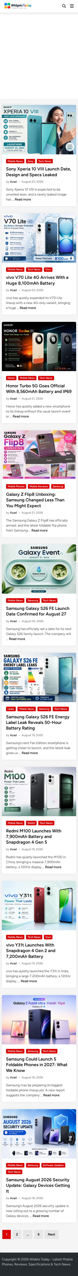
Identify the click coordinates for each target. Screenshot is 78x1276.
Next (51, 1234)
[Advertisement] (39, 53)
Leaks (11, 709)
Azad (13, 181)
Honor (11, 378)
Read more (23, 199)
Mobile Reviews (39, 486)
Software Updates (53, 1165)
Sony (30, 161)
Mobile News (15, 161)
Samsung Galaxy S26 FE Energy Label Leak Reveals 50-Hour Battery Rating (37, 722)
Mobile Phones (16, 486)
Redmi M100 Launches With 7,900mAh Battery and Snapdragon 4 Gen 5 (33, 836)
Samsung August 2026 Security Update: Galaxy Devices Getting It (38, 1185)
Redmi (31, 823)
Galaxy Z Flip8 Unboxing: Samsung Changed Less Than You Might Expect (35, 500)
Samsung (58, 486)
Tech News (44, 161)
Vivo (48, 269)
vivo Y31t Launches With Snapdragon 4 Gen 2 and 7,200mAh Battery (30, 950)
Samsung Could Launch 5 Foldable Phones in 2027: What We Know (36, 1064)
